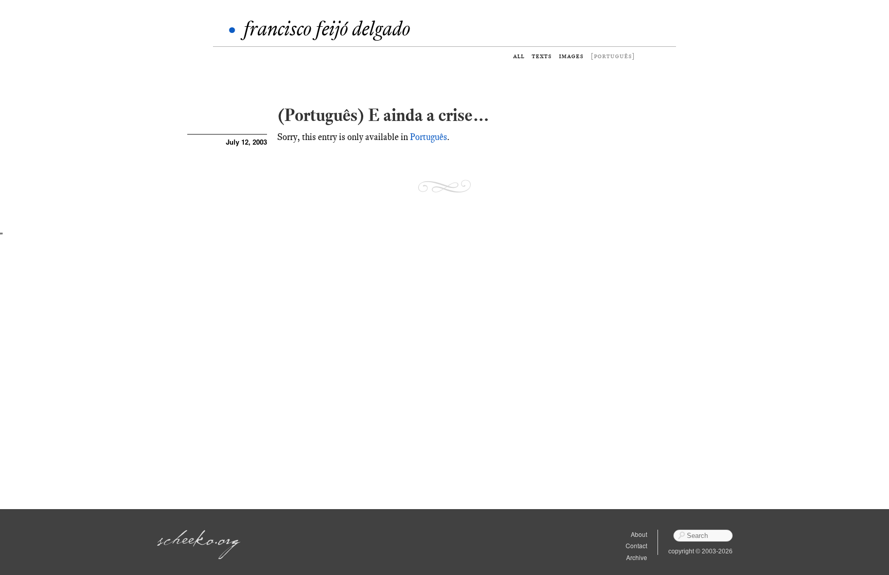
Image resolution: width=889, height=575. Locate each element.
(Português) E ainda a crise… (383, 115)
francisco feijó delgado (326, 28)
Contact (636, 545)
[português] (613, 56)
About (639, 534)
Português (428, 137)
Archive (636, 557)
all (518, 56)
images (571, 56)
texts (541, 56)
